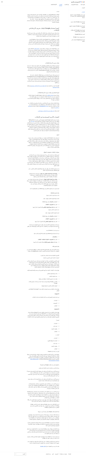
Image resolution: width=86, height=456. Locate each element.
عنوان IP (32, 121)
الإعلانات (83, 12)
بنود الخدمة (67, 4)
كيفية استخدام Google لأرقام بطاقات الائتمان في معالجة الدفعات (78, 31)
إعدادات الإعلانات (50, 95)
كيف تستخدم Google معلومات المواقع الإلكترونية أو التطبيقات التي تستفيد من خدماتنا (77, 16)
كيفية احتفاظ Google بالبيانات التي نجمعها (78, 40)
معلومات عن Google (63, 454)
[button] (2, 2)
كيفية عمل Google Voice (80, 34)
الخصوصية (56, 454)
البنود (53, 454)
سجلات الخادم (36, 48)
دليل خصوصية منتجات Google (79, 37)
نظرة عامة (83, 4)
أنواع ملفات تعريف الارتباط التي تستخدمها (38, 85)
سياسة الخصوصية (74, 4)
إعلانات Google (43, 446)
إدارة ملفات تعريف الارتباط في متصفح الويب (46, 111)
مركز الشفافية (48, 454)
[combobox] (20, 454)
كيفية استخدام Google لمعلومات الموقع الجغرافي (77, 27)
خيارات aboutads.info (44, 106)
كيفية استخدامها (56, 87)
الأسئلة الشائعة (54, 4)
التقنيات (60, 4)
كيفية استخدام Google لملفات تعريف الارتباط (78, 22)
